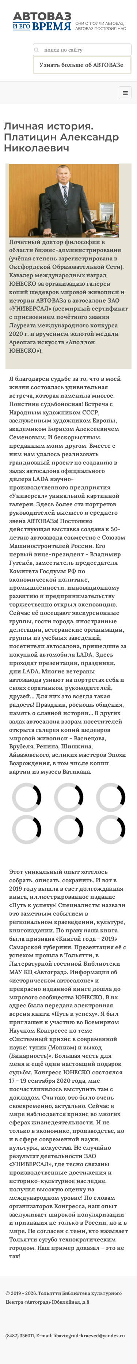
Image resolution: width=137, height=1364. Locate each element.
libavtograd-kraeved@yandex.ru (89, 1336)
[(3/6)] (84, 809)
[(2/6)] (42, 841)
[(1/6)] (42, 809)
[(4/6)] (84, 841)
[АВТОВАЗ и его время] (69, 21)
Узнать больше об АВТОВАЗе (81, 64)
